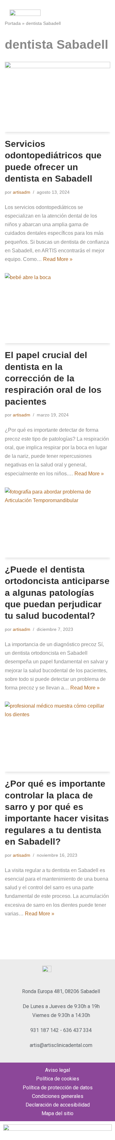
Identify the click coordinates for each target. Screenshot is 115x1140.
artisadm (21, 192)
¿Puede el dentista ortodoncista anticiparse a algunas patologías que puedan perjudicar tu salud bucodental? (57, 593)
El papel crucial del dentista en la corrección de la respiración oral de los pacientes (53, 378)
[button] (103, 21)
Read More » (58, 259)
